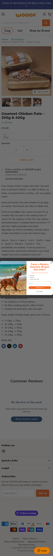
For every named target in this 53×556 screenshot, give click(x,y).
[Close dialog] (51, 263)
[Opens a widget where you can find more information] (42, 551)
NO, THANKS (40, 291)
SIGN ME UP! (40, 287)
